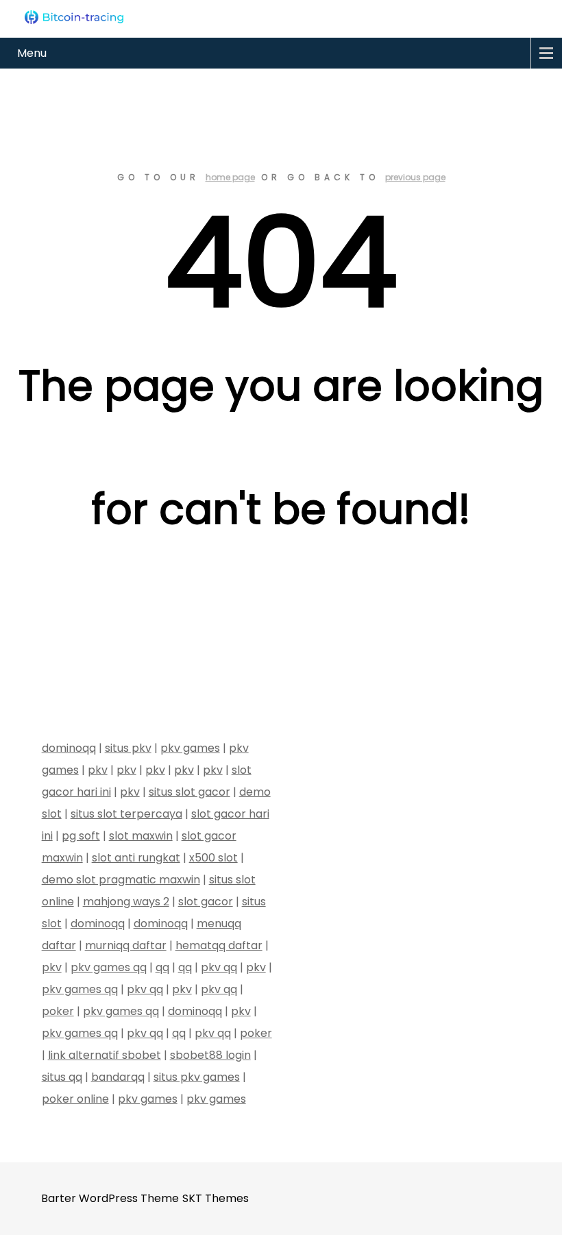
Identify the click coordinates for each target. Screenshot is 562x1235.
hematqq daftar (218, 945)
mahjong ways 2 (126, 901)
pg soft (81, 836)
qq (162, 967)
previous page (415, 177)
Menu (32, 53)
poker (58, 1011)
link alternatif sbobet (104, 1055)
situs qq (62, 1077)
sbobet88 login (210, 1055)
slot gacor (205, 901)
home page (230, 177)
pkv (98, 770)
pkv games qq (109, 967)
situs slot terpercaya (126, 814)
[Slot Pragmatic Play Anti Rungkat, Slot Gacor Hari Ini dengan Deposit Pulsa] (73, 17)
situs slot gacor (189, 792)
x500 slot (213, 858)
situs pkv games (197, 1077)
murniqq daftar (126, 945)
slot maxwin (141, 836)
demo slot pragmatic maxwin (121, 880)
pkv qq (219, 967)
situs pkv (128, 748)
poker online (75, 1099)
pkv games (190, 748)
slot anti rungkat (136, 858)
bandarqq (118, 1077)
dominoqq (69, 748)
